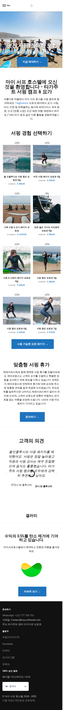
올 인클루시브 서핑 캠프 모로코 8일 (17, 178)
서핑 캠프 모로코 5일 (47, 278)
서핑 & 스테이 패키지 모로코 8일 (16, 280)
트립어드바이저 (10, 637)
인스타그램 (8, 657)
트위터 (6, 650)
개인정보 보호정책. (25, 700)
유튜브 (6, 664)
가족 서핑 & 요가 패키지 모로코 (17, 229)
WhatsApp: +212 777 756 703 (18, 615)
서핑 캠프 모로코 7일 (47, 328)
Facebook (7, 643)
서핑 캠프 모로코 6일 (17, 328)
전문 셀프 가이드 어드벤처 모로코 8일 (46, 229)
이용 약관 (7, 700)
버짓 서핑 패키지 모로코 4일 (46, 176)
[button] (6, 473)
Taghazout (21, 103)
